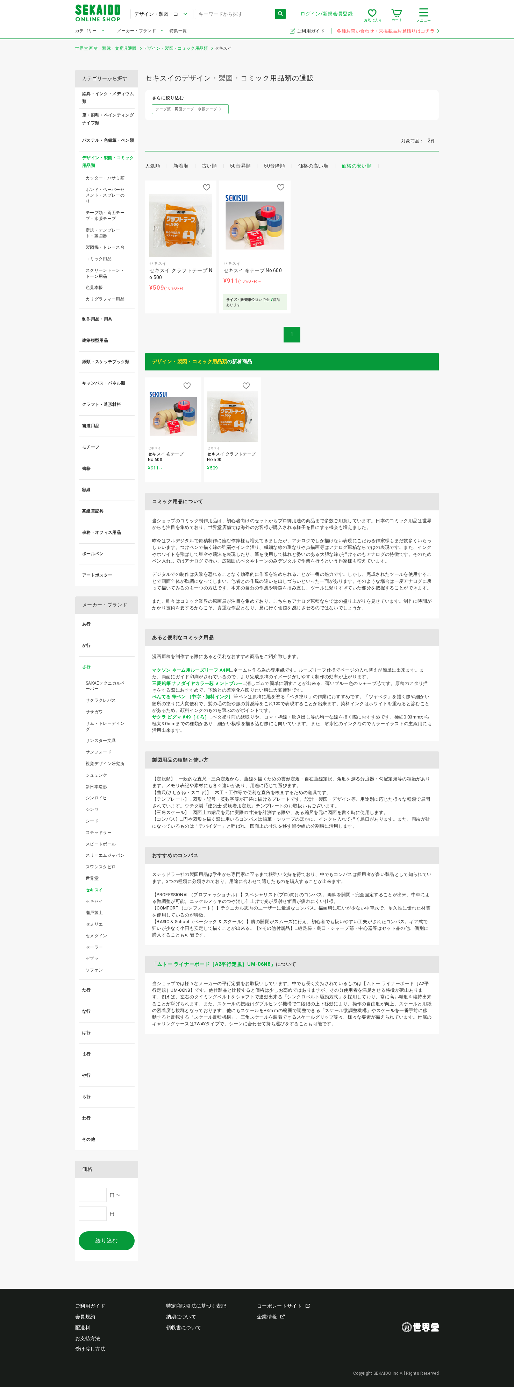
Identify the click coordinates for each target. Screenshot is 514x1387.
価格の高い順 (313, 166)
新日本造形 (96, 786)
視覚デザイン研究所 (105, 763)
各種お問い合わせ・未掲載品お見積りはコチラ (386, 31)
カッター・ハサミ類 (105, 178)
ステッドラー (99, 832)
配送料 (82, 1327)
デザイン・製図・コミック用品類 (189, 361)
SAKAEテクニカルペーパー (105, 686)
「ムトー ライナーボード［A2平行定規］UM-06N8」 (214, 964)
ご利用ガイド (311, 31)
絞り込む (106, 1241)
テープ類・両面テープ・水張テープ (105, 215)
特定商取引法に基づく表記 (196, 1306)
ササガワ (94, 711)
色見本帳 (94, 287)
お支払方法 (87, 1338)
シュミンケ (96, 775)
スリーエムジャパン (105, 855)
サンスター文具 (101, 740)
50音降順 (274, 166)
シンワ (92, 809)
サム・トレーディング (105, 726)
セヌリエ (94, 924)
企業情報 (267, 1316)
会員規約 (85, 1316)
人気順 (152, 166)
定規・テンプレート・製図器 (103, 233)
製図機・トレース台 (105, 247)
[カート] (396, 15)
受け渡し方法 (90, 1349)
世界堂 (92, 878)
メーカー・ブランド (136, 30)
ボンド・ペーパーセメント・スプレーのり (105, 195)
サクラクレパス (101, 700)
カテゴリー (86, 30)
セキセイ (94, 901)
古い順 (209, 166)
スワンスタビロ (101, 866)
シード (92, 821)
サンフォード (99, 752)
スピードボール (101, 844)
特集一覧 (178, 30)
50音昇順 (240, 166)
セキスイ (94, 889)
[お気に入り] (372, 15)
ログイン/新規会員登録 (326, 13)
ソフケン (94, 970)
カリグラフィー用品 (105, 299)
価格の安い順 (357, 166)
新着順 (180, 166)
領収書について (183, 1327)
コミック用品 (99, 258)
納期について (181, 1316)
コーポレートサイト (279, 1306)
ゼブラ (92, 958)
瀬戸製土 (94, 912)
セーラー (94, 947)
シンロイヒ (96, 797)
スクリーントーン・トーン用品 (105, 273)
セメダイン (96, 935)
